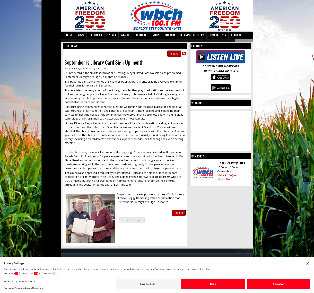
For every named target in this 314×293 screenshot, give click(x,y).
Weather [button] (126, 35)
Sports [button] (111, 35)
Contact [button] (236, 35)
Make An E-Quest (228, 175)
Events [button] (155, 35)
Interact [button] (170, 35)
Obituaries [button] (95, 35)
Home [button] (69, 35)
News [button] (81, 35)
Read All (174, 53)
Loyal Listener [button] (217, 35)
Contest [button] (141, 35)
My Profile (223, 179)
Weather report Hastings (220, 148)
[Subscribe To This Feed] (184, 53)
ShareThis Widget (131, 220)
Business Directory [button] (192, 35)
